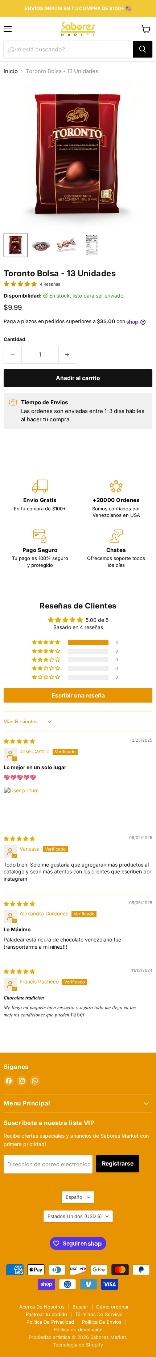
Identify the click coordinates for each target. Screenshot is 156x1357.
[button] (46, 642)
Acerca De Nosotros (42, 1307)
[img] (19, 741)
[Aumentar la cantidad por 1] (68, 355)
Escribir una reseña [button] (78, 695)
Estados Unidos (75, 1216)
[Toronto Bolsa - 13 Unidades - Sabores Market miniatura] (15, 245)
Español (74, 1197)
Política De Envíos (102, 1322)
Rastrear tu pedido (46, 1314)
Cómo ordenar (112, 1307)
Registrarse (118, 1163)
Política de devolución (78, 1329)
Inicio (11, 71)
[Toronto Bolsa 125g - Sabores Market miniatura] (41, 245)
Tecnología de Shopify (78, 1345)
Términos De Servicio (99, 1314)
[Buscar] (142, 49)
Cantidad (14, 339)
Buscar (80, 1307)
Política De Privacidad (50, 1322)
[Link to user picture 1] (21, 804)
